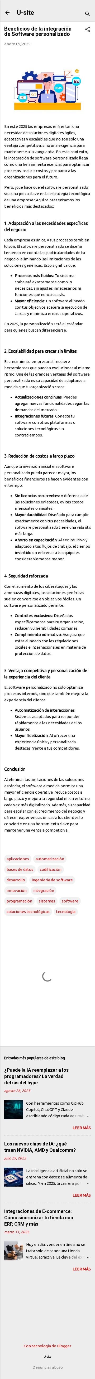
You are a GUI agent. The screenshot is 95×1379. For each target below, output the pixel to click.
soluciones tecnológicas (28, 911)
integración (43, 890)
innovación (17, 890)
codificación (50, 869)
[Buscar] (87, 14)
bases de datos (20, 869)
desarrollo (16, 880)
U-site (25, 12)
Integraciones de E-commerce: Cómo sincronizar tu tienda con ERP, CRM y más (38, 1217)
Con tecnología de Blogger (47, 1346)
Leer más (82, 1127)
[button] (87, 29)
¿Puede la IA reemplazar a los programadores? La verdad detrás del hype (36, 1076)
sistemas (47, 901)
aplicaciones (18, 859)
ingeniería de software (52, 880)
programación (19, 901)
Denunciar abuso (47, 1367)
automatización (50, 859)
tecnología (65, 911)
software (70, 901)
